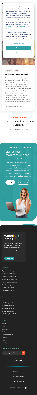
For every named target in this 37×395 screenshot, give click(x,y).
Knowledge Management (9, 282)
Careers (4, 337)
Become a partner (7, 334)
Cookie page (22, 26)
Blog (3, 326)
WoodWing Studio (7, 300)
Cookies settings (18, 43)
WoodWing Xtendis (8, 308)
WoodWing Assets (7, 303)
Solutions (5, 268)
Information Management (9, 279)
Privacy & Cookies (18, 376)
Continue (18, 48)
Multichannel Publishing (9, 274)
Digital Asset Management (10, 271)
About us (5, 323)
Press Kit (4, 340)
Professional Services (8, 287)
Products (5, 297)
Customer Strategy (8, 290)
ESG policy (5, 329)
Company (5, 320)
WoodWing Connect (8, 311)
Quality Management (8, 285)
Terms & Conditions (18, 381)
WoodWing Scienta (8, 305)
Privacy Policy (9, 26)
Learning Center (7, 343)
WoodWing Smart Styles (9, 314)
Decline (18, 52)
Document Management (9, 276)
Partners (4, 332)
